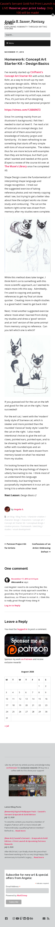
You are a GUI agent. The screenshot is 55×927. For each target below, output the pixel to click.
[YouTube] (17, 918)
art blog (10, 516)
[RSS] (48, 918)
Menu (11, 43)
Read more (21, 830)
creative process (12, 526)
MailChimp (22, 895)
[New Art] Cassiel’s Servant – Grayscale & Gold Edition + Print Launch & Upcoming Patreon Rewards (26, 841)
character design (12, 520)
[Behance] (31, 918)
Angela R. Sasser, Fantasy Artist (24, 22)
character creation (36, 516)
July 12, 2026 (9, 817)
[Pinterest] (28, 918)
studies (8, 529)
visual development (21, 529)
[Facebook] (6, 918)
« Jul (7, 726)
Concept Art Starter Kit (15, 523)
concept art (38, 520)
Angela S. (19, 509)
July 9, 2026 (9, 847)
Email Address (13, 886)
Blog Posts (21, 516)
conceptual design (35, 523)
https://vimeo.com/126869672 (23, 109)
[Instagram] (14, 918)
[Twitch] (21, 918)
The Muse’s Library (16, 166)
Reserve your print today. (27, 8)
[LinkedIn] (24, 918)
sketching (37, 526)
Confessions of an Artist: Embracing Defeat (41, 548)
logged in (22, 629)
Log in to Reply (12, 605)
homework (26, 526)
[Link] (10, 918)
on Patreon (26, 659)
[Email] (44, 918)
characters (26, 520)
